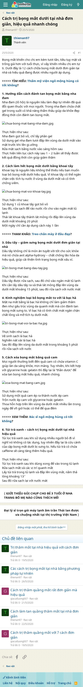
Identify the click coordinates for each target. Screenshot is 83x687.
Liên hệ (7, 683)
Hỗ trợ (51, 683)
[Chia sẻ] (74, 53)
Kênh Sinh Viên (15, 677)
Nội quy (21, 683)
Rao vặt (28, 556)
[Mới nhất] (78, 4)
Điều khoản (36, 683)
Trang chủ (64, 683)
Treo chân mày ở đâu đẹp (51, 234)
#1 (79, 52)
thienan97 (11, 30)
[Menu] (5, 5)
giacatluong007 (19, 598)
